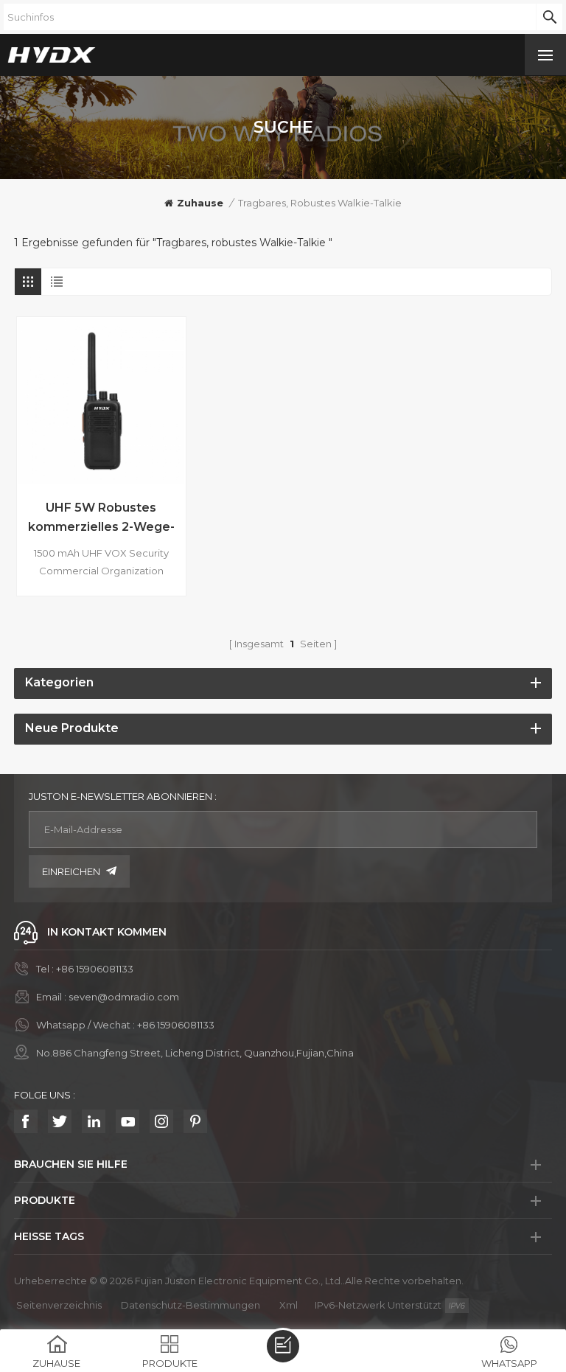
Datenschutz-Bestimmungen (190, 1305)
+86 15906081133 (94, 969)
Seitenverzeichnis (59, 1305)
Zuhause (200, 203)
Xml (288, 1305)
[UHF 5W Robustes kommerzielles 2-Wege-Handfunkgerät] (101, 401)
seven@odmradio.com (124, 997)
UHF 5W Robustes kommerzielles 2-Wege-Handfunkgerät (101, 519)
